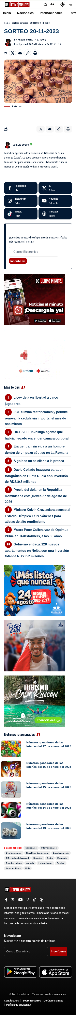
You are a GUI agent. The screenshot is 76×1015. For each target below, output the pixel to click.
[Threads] (55, 214)
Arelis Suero (25, 39)
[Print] (35, 52)
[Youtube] (55, 201)
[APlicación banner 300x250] (34, 299)
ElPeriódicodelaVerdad (17, 858)
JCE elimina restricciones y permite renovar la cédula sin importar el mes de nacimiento (36, 418)
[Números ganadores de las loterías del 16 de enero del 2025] (11, 769)
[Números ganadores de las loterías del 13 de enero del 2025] (11, 830)
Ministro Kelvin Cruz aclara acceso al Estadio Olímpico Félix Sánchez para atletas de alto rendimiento (37, 515)
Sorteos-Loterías (20, 23)
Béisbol (60, 863)
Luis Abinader (45, 863)
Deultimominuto (13, 853)
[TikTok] (34, 899)
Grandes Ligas (13, 868)
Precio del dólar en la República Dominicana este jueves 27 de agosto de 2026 (36, 495)
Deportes (37, 858)
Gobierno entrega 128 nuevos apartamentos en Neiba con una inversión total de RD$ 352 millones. (37, 550)
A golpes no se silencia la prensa (39, 461)
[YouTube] (20, 899)
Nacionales (31, 848)
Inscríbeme (18, 261)
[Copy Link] (27, 52)
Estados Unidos (14, 863)
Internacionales (49, 848)
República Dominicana (37, 853)
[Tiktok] (20, 214)
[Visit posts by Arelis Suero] (8, 42)
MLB (27, 868)
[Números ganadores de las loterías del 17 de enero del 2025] (11, 749)
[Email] (20, 52)
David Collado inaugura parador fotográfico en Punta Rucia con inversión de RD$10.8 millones (36, 475)
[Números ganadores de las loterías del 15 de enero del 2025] (11, 789)
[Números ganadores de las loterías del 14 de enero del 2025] (11, 810)
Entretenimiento (61, 853)
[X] (55, 188)
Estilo (50, 858)
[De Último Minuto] (17, 4)
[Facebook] (20, 188)
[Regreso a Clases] (34, 590)
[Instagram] (20, 201)
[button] (45, 4)
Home (7, 23)
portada (30, 863)
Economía (62, 858)
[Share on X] (12, 52)
